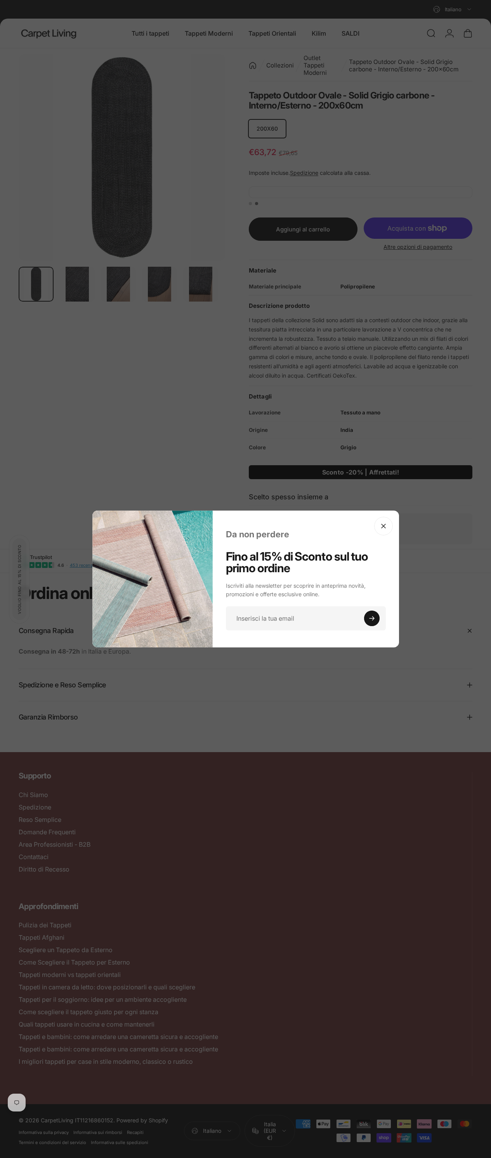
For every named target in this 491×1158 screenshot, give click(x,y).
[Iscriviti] (372, 618)
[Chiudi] (383, 526)
